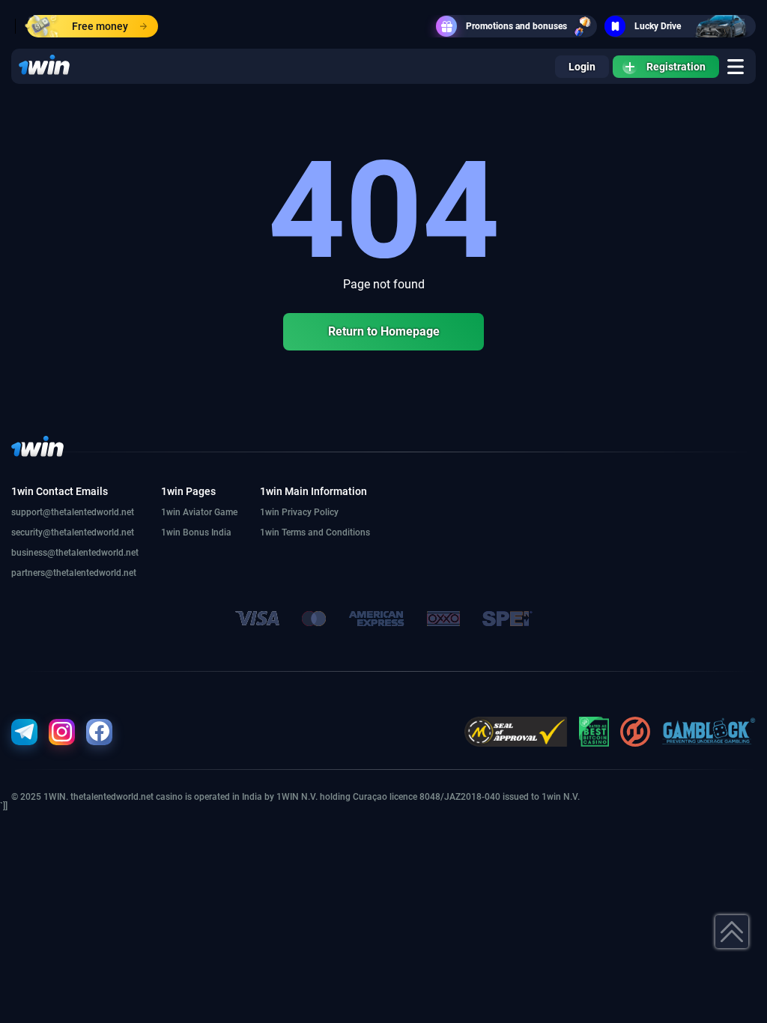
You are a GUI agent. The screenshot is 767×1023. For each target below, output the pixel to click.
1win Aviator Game (199, 512)
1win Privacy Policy (299, 512)
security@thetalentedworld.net (72, 532)
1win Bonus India (196, 532)
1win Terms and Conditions (315, 532)
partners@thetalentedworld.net (73, 573)
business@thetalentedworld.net (75, 552)
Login (582, 67)
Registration (676, 67)
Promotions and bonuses (516, 26)
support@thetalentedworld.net (72, 512)
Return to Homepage (384, 331)
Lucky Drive (657, 26)
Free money (100, 26)
